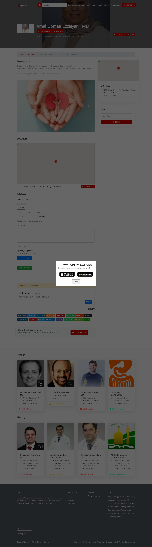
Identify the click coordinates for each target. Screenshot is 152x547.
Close (76, 281)
